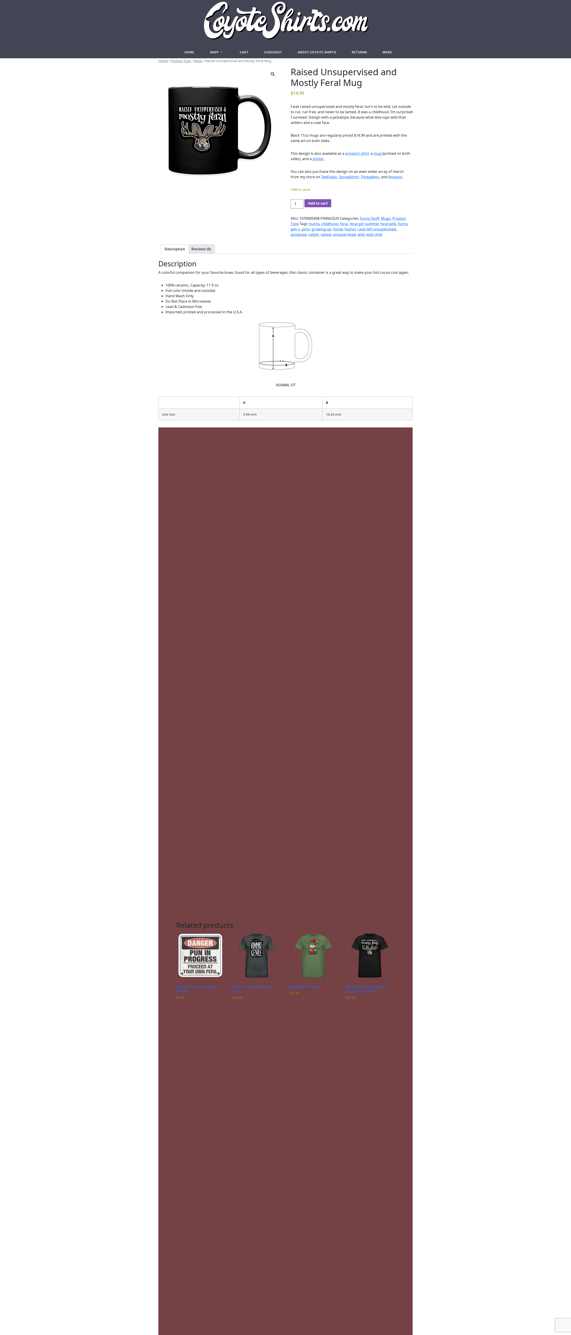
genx (306, 229)
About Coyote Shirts (317, 52)
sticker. (318, 158)
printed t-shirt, (357, 153)
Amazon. (395, 176)
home (338, 229)
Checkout (273, 52)
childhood (329, 223)
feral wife (388, 223)
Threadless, (370, 176)
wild (361, 234)
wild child (374, 234)
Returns (359, 52)
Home (189, 52)
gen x (295, 229)
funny (403, 223)
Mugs (198, 61)
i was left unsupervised (376, 229)
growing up (321, 229)
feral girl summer (364, 223)
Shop (214, 52)
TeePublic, (329, 176)
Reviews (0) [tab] (201, 249)
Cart (244, 52)
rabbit (313, 234)
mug (377, 153)
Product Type (181, 61)
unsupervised (344, 234)
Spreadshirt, (349, 176)
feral (344, 223)
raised (326, 234)
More (387, 52)
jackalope (299, 234)
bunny (314, 223)
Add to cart (318, 203)
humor (350, 229)
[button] (273, 74)
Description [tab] (175, 249)
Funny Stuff (369, 218)
